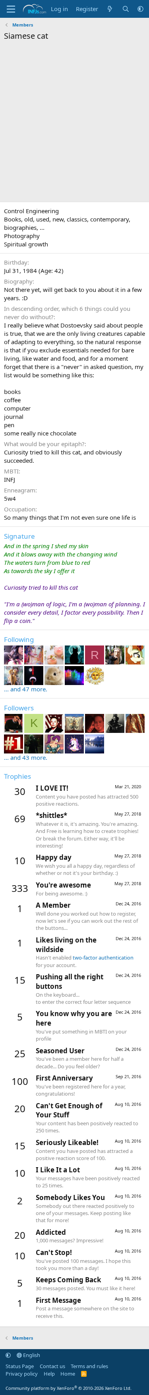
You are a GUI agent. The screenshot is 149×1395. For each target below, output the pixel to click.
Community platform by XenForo (69, 1388)
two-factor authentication (103, 957)
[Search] (126, 9)
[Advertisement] (74, 123)
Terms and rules (89, 1366)
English (31, 1355)
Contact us (52, 1366)
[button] (140, 9)
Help (49, 1373)
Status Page (20, 1366)
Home (67, 1373)
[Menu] (11, 9)
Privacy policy (22, 1373)
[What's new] (110, 9)
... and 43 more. (25, 757)
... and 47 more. (25, 689)
